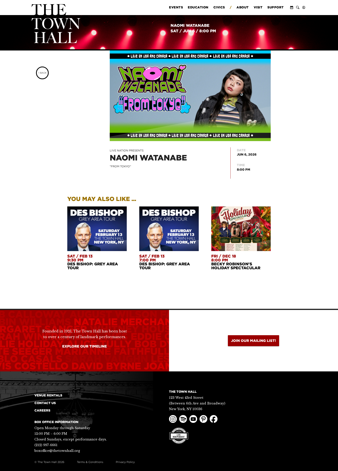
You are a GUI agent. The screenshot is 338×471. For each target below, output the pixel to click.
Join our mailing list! (253, 341)
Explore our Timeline (84, 346)
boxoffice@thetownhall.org (57, 451)
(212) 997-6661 (46, 445)
